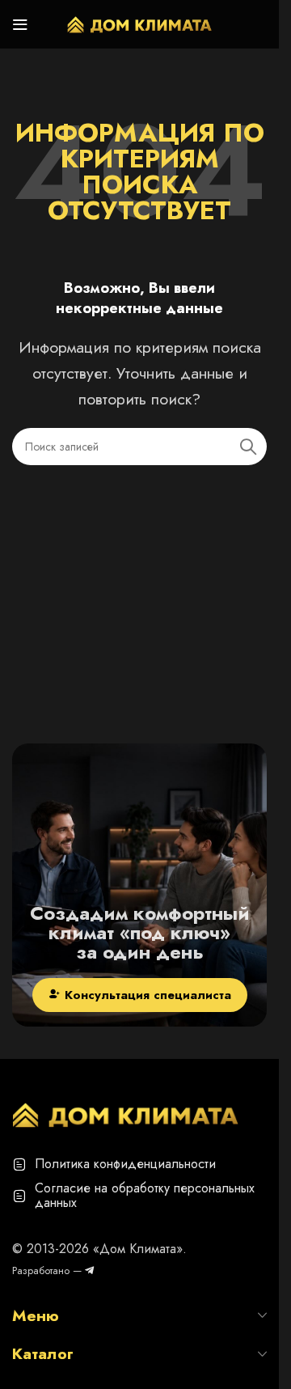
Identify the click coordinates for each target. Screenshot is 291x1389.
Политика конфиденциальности (125, 1163)
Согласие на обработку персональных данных (145, 1195)
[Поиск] (248, 446)
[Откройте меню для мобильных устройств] (20, 24)
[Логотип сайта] (140, 22)
